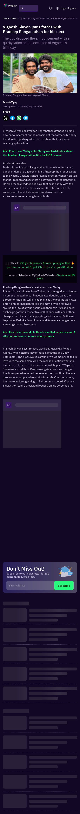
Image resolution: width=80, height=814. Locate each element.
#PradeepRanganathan (56, 263)
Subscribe (64, 585)
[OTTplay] (10, 8)
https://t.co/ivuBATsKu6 (58, 267)
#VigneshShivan (30, 263)
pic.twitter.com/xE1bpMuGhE (25, 267)
